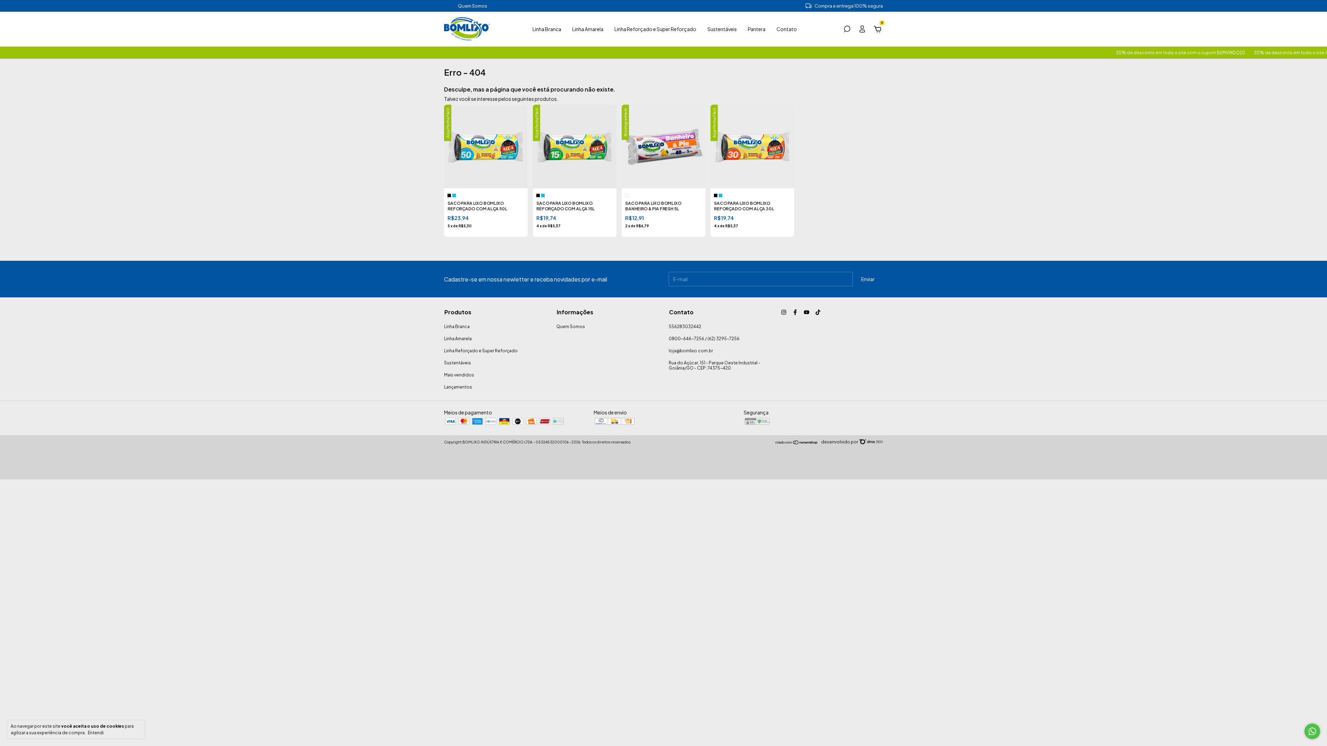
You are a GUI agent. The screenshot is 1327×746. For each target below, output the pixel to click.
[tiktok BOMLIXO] (818, 312)
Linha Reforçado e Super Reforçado (655, 29)
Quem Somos (472, 6)
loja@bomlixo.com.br (691, 350)
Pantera (756, 29)
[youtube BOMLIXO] (806, 312)
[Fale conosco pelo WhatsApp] (1312, 731)
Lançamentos (458, 387)
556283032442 (685, 326)
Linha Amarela (587, 29)
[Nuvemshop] (796, 443)
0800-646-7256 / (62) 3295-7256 (704, 338)
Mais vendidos (459, 374)
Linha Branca (547, 29)
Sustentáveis (722, 29)
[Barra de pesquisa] (847, 30)
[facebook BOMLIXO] (795, 312)
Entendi (96, 732)
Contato (787, 29)
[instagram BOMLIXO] (784, 312)
